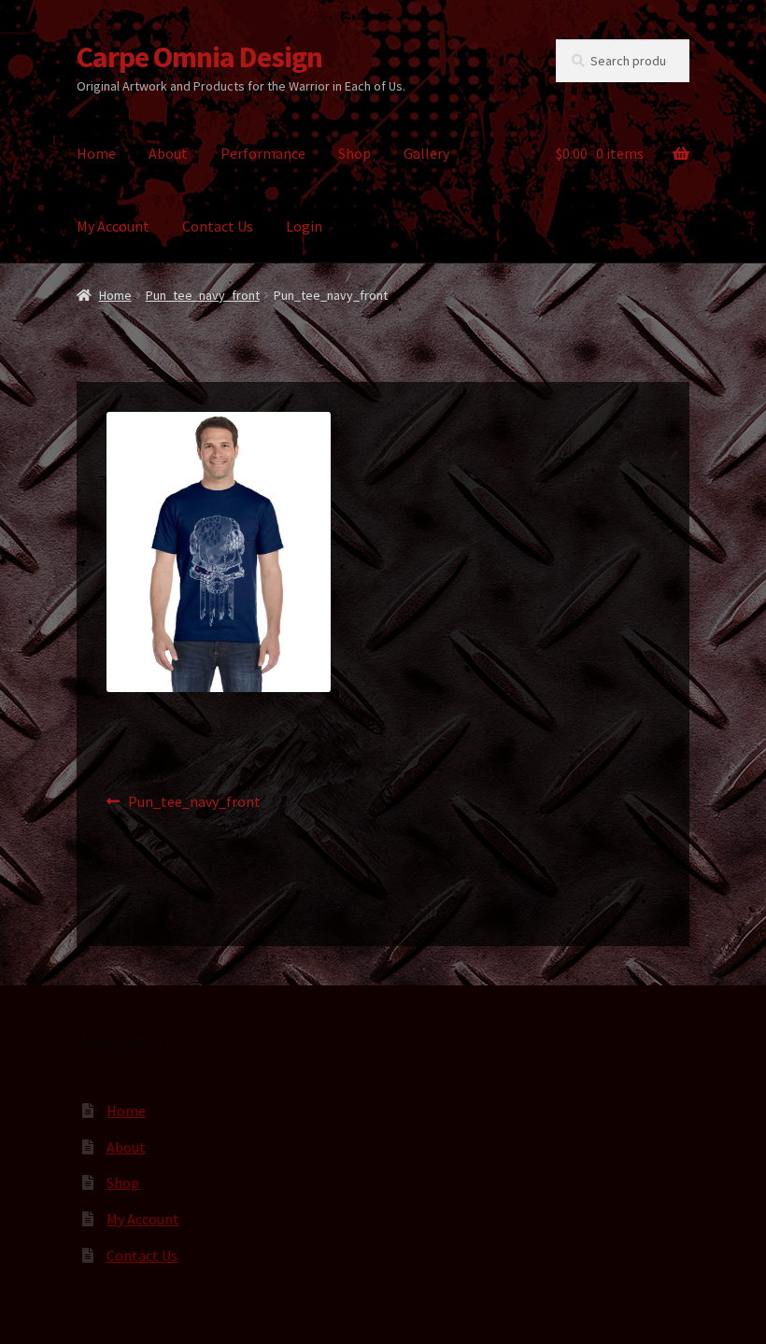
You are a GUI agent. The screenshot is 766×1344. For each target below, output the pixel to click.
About (168, 153)
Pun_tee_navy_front (203, 295)
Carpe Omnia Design (199, 57)
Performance (262, 153)
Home (96, 153)
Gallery (426, 153)
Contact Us (217, 226)
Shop (354, 153)
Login (304, 226)
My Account (113, 226)
